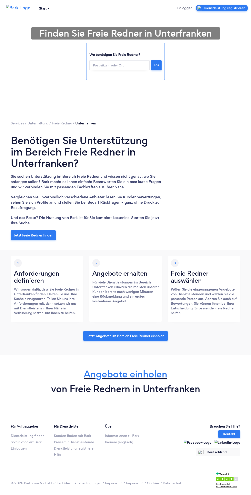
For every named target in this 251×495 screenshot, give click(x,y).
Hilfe (57, 454)
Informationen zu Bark (122, 435)
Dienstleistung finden (28, 435)
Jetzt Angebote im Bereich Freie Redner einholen (125, 336)
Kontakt (229, 434)
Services (17, 123)
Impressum (114, 483)
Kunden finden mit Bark (72, 435)
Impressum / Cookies (142, 483)
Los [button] (156, 65)
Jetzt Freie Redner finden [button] (33, 235)
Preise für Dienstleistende (74, 442)
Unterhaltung (37, 123)
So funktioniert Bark (26, 442)
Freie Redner (62, 123)
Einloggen (185, 8)
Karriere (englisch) (119, 442)
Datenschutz (173, 483)
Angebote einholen (125, 374)
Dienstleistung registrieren (74, 448)
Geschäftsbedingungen (83, 483)
